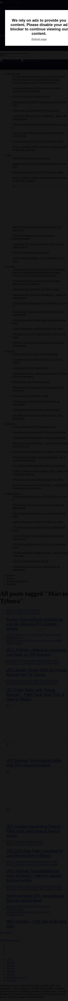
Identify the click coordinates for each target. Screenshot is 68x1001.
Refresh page (39, 39)
